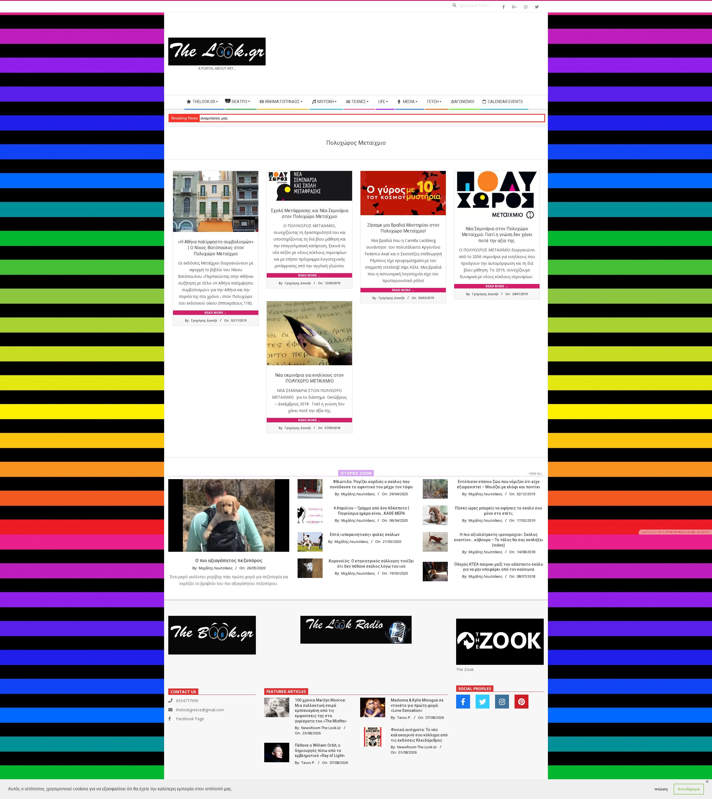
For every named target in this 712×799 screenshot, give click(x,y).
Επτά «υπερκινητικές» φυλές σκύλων (364, 534)
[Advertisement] (450, 54)
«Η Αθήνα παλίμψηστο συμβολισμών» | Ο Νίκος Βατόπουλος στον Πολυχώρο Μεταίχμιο (216, 247)
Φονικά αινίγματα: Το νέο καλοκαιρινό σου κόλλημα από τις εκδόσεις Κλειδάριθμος (419, 734)
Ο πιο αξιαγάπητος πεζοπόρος (228, 560)
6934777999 (187, 700)
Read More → (215, 312)
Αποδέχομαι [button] (689, 789)
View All (535, 473)
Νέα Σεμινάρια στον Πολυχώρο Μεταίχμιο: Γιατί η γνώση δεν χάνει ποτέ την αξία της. (497, 234)
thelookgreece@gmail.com (200, 709)
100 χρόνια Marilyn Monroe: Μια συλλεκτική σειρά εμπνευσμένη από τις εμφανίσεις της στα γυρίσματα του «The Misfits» (321, 710)
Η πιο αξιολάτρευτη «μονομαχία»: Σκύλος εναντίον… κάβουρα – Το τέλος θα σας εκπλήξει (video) (498, 539)
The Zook (465, 669)
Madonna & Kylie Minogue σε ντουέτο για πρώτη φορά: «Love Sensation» (417, 705)
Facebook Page (190, 718)
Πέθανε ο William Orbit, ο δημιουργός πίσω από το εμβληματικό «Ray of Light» (320, 750)
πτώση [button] (661, 789)
